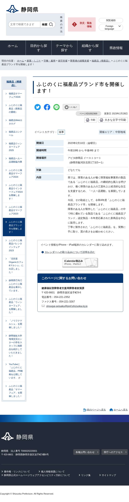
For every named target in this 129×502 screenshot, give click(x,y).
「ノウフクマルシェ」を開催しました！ (15, 324)
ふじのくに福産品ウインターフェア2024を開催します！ (16, 192)
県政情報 (116, 48)
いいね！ (73, 107)
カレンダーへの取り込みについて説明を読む (70, 252)
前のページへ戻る (96, 409)
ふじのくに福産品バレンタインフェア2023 (15, 245)
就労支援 (62, 60)
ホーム (13, 46)
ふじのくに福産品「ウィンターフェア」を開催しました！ (15, 306)
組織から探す (90, 48)
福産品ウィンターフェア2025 (15, 146)
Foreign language (109, 27)
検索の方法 (61, 24)
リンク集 (86, 475)
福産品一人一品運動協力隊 (15, 160)
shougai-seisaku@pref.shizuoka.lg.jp (66, 306)
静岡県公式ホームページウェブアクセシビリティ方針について (37, 475)
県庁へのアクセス (113, 452)
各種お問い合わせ (85, 452)
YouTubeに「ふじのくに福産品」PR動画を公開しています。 (16, 371)
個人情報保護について (53, 471)
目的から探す (38, 48)
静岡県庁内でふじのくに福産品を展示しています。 (15, 285)
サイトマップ (109, 475)
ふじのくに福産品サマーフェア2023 (15, 210)
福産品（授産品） (101, 60)
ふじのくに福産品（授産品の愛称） (15, 108)
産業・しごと (34, 60)
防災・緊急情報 (86, 25)
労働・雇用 (49, 60)
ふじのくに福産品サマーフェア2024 (15, 173)
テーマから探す (64, 48)
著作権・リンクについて (17, 471)
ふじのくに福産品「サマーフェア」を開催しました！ (15, 391)
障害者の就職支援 (79, 60)
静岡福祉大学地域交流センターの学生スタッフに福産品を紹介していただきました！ (15, 345)
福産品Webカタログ (15, 122)
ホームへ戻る (121, 409)
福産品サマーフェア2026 (15, 95)
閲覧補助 (111, 20)
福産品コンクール (15, 133)
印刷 (93, 120)
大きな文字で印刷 (115, 119)
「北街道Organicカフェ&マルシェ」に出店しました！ (16, 265)
